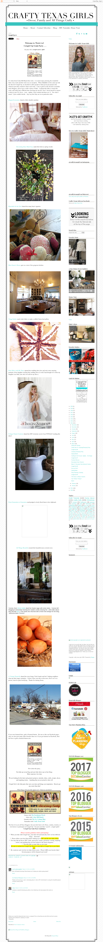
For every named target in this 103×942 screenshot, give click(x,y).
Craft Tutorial (74, 498)
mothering (72, 505)
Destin (70, 517)
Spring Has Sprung (75, 445)
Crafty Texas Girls (78, 203)
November (74, 427)
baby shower (90, 512)
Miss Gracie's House (14, 265)
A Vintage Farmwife (14, 676)
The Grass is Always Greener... (78, 476)
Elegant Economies (14, 100)
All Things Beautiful (22, 548)
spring (88, 511)
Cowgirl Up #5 (74, 474)
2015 (71, 416)
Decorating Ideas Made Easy (24, 147)
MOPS (83, 516)
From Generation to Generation (17, 502)
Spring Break (74, 470)
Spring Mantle (74, 453)
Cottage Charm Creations (15, 434)
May (73, 439)
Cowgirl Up (18, 857)
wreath (75, 509)
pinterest (82, 509)
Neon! (72, 480)
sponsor (92, 502)
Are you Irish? (74, 468)
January (74, 485)
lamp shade (77, 514)
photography (82, 510)
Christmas (91, 500)
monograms (90, 516)
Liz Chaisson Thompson (17, 877)
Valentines (89, 503)
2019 (71, 408)
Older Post (58, 921)
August (73, 433)
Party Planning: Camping (77, 472)
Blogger (92, 657)
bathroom (71, 514)
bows (93, 509)
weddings (71, 516)
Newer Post (10, 921)
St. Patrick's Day (91, 514)
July (73, 435)
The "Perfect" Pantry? (76, 478)
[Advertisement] (79, 570)
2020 (71, 406)
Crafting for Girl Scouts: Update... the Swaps (81, 455)
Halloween (83, 502)
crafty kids (77, 500)
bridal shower (82, 517)
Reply (13, 873)
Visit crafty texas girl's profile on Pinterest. (79, 196)
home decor (90, 498)
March (73, 443)
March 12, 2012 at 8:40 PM (29, 869)
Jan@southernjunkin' (17, 869)
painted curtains (76, 518)
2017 (71, 412)
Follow (70, 39)
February (74, 483)
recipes (75, 502)
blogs (93, 511)
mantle (88, 517)
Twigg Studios (12, 319)
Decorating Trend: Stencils (77, 462)
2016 (71, 414)
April (73, 441)
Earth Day (77, 516)
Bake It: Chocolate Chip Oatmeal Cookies (81, 464)
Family (93, 505)
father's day (74, 510)
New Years (81, 512)
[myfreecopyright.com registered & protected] (80, 640)
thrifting (88, 509)
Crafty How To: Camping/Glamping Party (80, 447)
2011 (71, 488)
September (74, 431)
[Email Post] (37, 855)
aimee (13, 888)
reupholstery (85, 515)
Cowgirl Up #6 (74, 466)
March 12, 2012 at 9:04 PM (30, 877)
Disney (75, 517)
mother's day (72, 511)
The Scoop (89, 508)
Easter (79, 505)
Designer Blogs (55, 935)
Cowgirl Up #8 (74, 449)
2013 (71, 421)
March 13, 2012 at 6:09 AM (22, 888)
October (74, 429)
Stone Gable (21, 608)
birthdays (90, 510)
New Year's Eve (81, 511)
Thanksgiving (74, 506)
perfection (84, 514)
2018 (71, 410)
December (74, 424)
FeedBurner (84, 107)
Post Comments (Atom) (19, 924)
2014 (71, 418)
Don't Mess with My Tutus (16, 370)
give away (86, 505)
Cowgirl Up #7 (74, 458)
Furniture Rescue (75, 460)
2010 (71, 490)
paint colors (73, 512)
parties (70, 509)
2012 (71, 423)
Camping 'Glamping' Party (77, 451)
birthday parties (83, 506)
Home (34, 921)
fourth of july (82, 508)
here (17, 611)
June (73, 437)
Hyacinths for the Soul (14, 206)
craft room (72, 515)
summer (74, 503)
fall (81, 503)
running (91, 515)
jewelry (78, 515)
